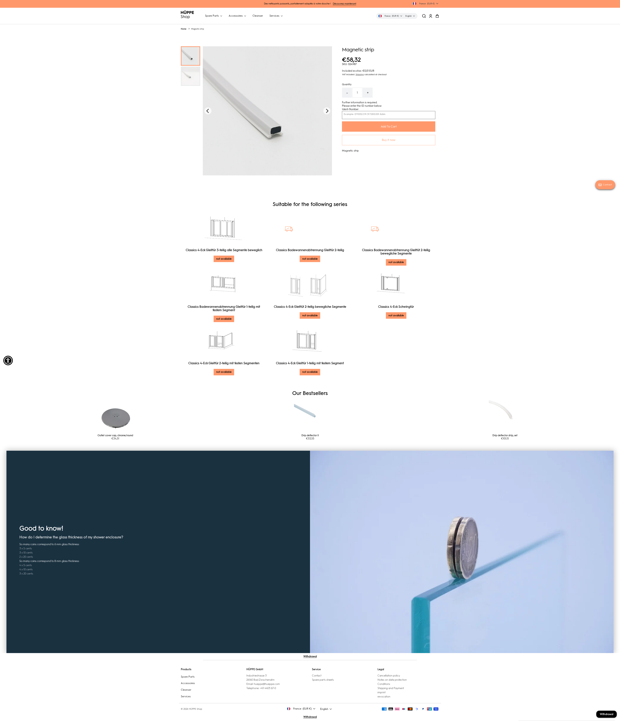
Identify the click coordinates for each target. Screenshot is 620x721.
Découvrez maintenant (344, 3)
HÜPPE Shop (195, 709)
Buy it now (388, 140)
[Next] (326, 110)
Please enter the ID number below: (362, 105)
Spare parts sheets (323, 679)
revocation (383, 696)
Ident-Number (350, 109)
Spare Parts (212, 15)
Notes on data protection (392, 679)
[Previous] (208, 110)
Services (274, 15)
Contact (316, 675)
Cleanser (258, 15)
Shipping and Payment (390, 688)
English (324, 709)
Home (183, 29)
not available (224, 258)
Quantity (346, 84)
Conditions (383, 683)
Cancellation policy (388, 675)
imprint (381, 692)
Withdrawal (310, 656)
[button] (424, 16)
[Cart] (437, 16)
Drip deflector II (115, 435)
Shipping (360, 74)
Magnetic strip (197, 29)
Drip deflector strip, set (310, 435)
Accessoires (236, 15)
